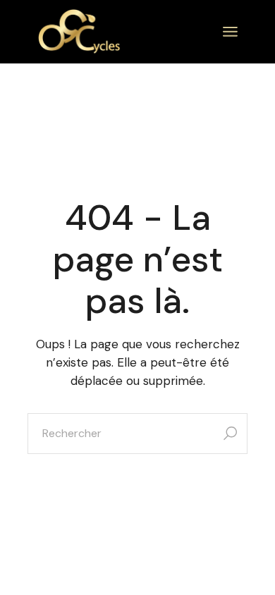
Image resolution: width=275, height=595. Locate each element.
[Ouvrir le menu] (230, 32)
